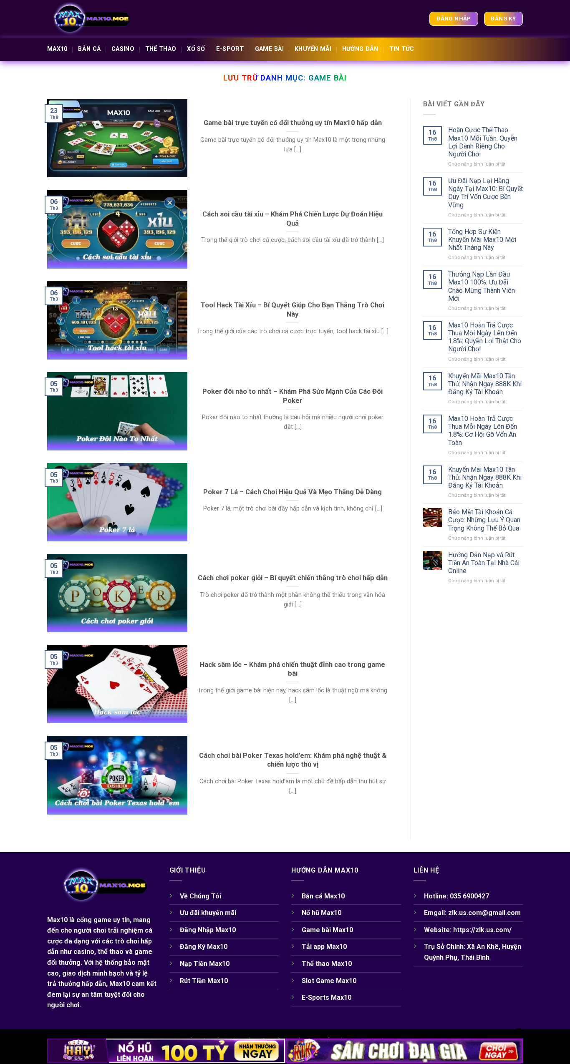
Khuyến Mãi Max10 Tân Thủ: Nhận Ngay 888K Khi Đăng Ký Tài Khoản (485, 384)
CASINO (122, 49)
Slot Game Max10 (329, 981)
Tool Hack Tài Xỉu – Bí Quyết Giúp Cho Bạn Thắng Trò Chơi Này (292, 309)
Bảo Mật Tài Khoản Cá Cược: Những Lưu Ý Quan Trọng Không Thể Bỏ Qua (484, 520)
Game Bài (269, 49)
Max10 (57, 920)
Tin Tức (401, 49)
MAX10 (57, 49)
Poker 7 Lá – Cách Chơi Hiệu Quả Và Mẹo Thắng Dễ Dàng (292, 492)
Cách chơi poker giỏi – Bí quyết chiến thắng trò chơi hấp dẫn (293, 578)
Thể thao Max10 (327, 964)
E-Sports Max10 (327, 997)
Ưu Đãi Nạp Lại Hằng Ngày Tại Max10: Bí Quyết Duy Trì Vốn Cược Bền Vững (485, 193)
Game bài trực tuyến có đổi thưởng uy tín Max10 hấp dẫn (293, 123)
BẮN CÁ (89, 49)
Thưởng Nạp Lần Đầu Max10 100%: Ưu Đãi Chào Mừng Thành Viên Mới (481, 286)
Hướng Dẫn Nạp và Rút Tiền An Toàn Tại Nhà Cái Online (484, 563)
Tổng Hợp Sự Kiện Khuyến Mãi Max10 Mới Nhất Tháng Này (482, 240)
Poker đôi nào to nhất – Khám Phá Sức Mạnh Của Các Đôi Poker (292, 396)
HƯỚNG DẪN (360, 49)
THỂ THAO (160, 49)
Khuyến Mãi (313, 49)
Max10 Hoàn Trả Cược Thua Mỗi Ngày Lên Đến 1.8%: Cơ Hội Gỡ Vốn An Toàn (482, 431)
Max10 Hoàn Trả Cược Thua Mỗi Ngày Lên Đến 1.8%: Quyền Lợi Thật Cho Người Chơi (484, 337)
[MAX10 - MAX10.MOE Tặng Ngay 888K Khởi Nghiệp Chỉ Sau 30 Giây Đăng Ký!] (89, 19)
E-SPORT (230, 49)
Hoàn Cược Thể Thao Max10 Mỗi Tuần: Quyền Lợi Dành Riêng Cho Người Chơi (482, 142)
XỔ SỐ (196, 49)
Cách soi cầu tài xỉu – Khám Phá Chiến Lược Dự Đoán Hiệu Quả (292, 218)
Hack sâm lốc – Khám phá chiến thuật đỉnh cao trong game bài (292, 669)
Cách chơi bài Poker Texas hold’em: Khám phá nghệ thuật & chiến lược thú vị (292, 760)
